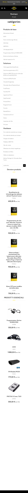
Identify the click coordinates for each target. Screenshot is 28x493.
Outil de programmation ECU (10, 70)
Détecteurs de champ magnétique (11, 148)
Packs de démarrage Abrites (10, 40)
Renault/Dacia (6, 111)
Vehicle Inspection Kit (9, 59)
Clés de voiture (7, 145)
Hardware (7, 128)
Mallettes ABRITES (8, 142)
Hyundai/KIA (6, 92)
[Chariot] (26, 8)
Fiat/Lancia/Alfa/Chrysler (9, 78)
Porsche (5, 108)
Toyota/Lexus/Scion (8, 115)
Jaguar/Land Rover (8, 95)
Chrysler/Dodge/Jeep (8, 82)
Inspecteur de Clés (8, 121)
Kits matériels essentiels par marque (12, 132)
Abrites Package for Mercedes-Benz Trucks (12, 159)
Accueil (14, 17)
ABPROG (5, 46)
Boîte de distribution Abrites (10, 56)
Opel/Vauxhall (6, 98)
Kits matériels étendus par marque (12, 135)
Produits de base (9, 30)
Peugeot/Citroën (7, 105)
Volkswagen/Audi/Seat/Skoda (10, 67)
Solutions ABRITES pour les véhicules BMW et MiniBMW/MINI (13, 74)
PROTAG (5, 43)
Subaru (5, 118)
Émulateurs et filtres (8, 152)
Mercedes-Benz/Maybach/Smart (11, 85)
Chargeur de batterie (8, 138)
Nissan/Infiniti (7, 101)
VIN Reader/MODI (8, 50)
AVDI (4, 36)
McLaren (5, 124)
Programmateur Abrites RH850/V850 (12, 53)
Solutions (7, 63)
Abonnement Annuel (8, 33)
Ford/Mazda (6, 88)
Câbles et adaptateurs (8, 155)
